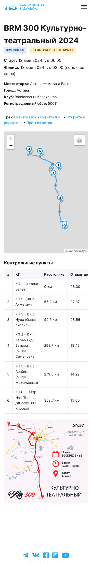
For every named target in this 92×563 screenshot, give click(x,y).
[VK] (36, 555)
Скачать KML (51, 117)
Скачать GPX (25, 117)
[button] (59, 167)
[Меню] (84, 7)
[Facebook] (46, 555)
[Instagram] (55, 555)
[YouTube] (65, 555)
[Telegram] (25, 555)
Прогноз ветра (39, 123)
